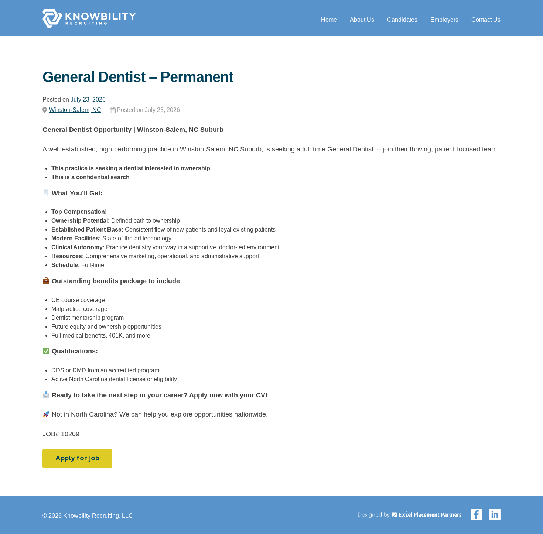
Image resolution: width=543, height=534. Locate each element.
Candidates (402, 20)
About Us (362, 20)
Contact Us (486, 20)
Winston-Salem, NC (75, 110)
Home (329, 20)
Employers (444, 20)
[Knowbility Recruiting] (89, 26)
